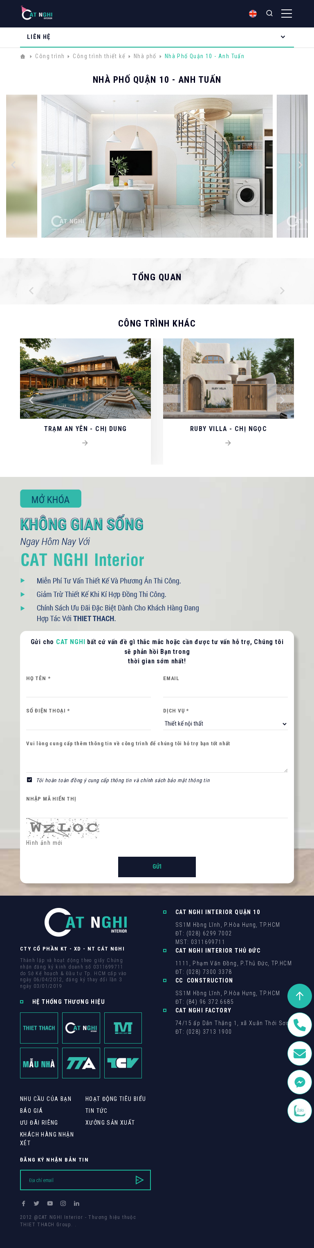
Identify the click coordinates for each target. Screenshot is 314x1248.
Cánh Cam (76, 1232)
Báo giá (31, 1110)
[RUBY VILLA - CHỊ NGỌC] (228, 443)
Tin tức (96, 1110)
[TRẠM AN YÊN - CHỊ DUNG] (85, 443)
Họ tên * (38, 678)
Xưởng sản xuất (110, 1122)
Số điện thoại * (48, 711)
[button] (13, 166)
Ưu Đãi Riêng (39, 1122)
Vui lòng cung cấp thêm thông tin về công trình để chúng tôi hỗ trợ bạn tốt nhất (128, 743)
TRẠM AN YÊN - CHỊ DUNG (85, 429)
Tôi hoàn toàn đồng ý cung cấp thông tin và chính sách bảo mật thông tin (123, 780)
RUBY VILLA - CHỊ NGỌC (228, 429)
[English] (253, 14)
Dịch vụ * (176, 711)
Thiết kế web (36, 1232)
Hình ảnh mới (44, 843)
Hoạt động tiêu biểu (115, 1099)
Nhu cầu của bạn (46, 1099)
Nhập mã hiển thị (51, 799)
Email (171, 678)
